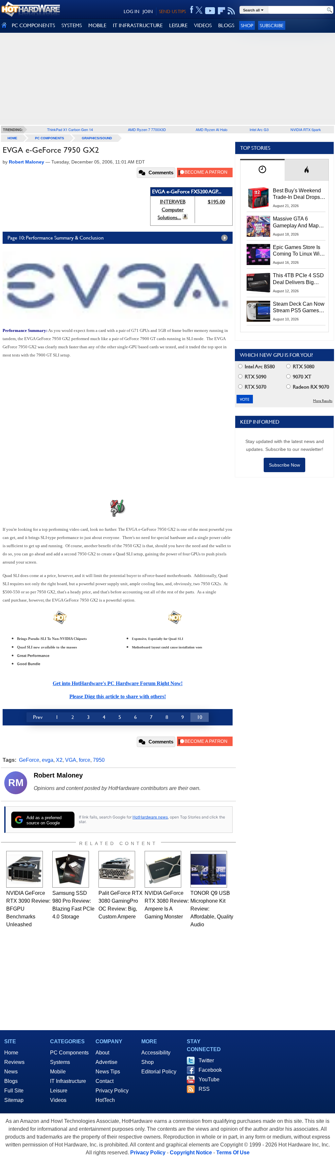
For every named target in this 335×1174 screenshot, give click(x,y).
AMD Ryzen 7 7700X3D (147, 129)
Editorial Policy (158, 1071)
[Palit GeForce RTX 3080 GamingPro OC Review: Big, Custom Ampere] (117, 869)
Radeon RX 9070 (310, 387)
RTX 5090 (254, 377)
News (11, 1071)
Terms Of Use (233, 1152)
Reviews (14, 1062)
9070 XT (301, 377)
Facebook (210, 1070)
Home (11, 1052)
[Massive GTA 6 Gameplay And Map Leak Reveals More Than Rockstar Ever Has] (258, 226)
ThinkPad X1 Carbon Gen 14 (70, 129)
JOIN (148, 11)
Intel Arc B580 (259, 366)
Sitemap (14, 1100)
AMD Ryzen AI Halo (211, 129)
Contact (105, 1081)
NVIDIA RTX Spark (306, 129)
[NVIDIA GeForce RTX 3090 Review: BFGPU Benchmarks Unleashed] (25, 869)
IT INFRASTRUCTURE (138, 25)
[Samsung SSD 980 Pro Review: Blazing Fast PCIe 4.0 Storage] (71, 869)
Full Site (14, 1090)
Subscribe (272, 25)
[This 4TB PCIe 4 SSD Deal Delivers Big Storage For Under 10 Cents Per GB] (258, 282)
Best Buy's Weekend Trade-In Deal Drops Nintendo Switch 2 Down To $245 (297, 194)
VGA (70, 760)
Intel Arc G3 (259, 129)
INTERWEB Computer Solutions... (171, 210)
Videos (58, 1100)
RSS (204, 1089)
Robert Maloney (58, 775)
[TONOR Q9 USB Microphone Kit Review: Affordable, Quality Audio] (209, 869)
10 (199, 717)
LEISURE (178, 25)
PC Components (49, 138)
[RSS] (231, 11)
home (12, 138)
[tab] (262, 170)
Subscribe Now (284, 465)
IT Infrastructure (68, 1081)
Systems (60, 1062)
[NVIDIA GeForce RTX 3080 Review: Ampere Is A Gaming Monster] (163, 869)
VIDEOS (203, 25)
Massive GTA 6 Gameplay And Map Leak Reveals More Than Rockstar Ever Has (296, 222)
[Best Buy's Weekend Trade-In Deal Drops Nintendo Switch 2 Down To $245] (258, 197)
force (84, 760)
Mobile (58, 1071)
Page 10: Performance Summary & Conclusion (56, 238)
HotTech (105, 1100)
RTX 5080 (302, 366)
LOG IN (131, 11)
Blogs (11, 1081)
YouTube (209, 1079)
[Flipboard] (221, 11)
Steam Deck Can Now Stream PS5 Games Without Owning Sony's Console (299, 307)
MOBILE (97, 25)
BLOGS (226, 25)
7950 (99, 760)
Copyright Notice (191, 1152)
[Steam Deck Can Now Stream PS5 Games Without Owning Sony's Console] (258, 311)
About (102, 1052)
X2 (59, 760)
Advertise (106, 1062)
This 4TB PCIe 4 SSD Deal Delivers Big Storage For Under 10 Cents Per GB (298, 279)
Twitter (206, 1060)
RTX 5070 (254, 387)
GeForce (29, 760)
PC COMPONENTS (33, 25)
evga (47, 760)
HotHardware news (150, 817)
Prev (38, 717)
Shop (247, 25)
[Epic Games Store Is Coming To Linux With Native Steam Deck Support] (258, 254)
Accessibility (155, 1052)
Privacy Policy (112, 1090)
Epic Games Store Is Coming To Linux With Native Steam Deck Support (298, 251)
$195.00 (216, 202)
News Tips (108, 1071)
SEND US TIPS (172, 11)
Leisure (58, 1090)
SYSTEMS (72, 25)
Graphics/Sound (97, 138)
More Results (322, 401)
